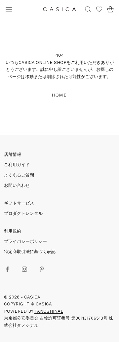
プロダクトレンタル (23, 213)
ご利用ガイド (17, 164)
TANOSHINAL (48, 311)
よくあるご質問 (19, 175)
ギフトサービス (19, 203)
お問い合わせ (17, 185)
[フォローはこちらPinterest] (41, 269)
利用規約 (12, 231)
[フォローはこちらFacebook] (7, 269)
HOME (59, 95)
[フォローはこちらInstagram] (24, 269)
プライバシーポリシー (25, 241)
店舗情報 (12, 154)
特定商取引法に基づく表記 (30, 251)
